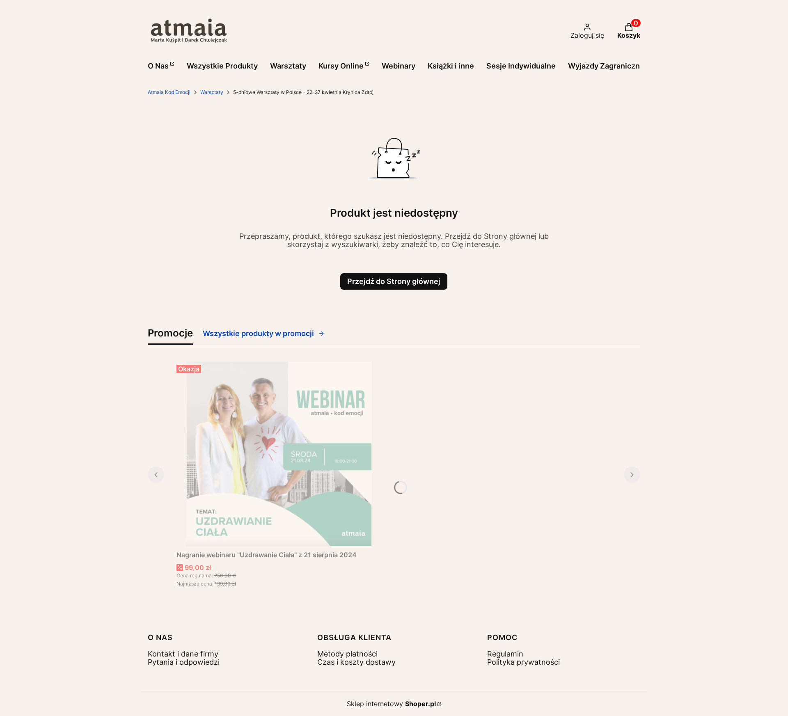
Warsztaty (211, 92)
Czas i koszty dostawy (356, 662)
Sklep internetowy (391, 704)
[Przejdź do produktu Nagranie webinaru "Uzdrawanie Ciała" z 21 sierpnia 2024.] (279, 453)
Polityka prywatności (523, 662)
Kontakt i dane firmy (183, 654)
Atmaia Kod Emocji (169, 92)
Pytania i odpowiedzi (184, 662)
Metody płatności (347, 654)
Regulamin (505, 654)
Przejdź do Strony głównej (393, 281)
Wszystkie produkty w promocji (258, 333)
